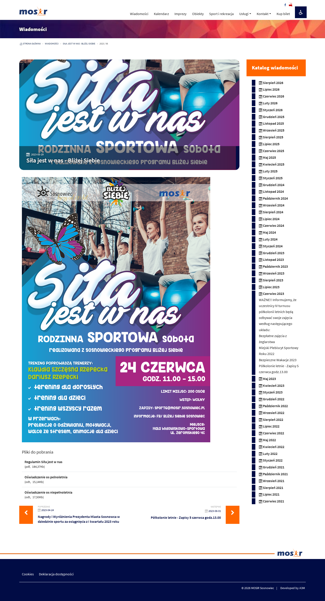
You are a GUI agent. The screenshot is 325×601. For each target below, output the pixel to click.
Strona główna (32, 43)
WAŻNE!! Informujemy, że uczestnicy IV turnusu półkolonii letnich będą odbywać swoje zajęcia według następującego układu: (277, 315)
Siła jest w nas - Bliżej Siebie (79, 43)
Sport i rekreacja (221, 13)
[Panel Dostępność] (301, 12)
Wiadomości (139, 13)
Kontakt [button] (262, 13)
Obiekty (198, 13)
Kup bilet (283, 13)
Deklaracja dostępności (56, 574)
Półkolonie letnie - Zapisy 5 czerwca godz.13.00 (279, 369)
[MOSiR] (33, 11)
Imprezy (180, 13)
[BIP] (290, 4)
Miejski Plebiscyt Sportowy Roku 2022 (278, 350)
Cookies (28, 574)
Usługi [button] (244, 13)
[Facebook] (285, 4)
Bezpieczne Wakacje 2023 (277, 360)
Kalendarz (161, 13)
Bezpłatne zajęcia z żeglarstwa (273, 339)
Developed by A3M (292, 588)
